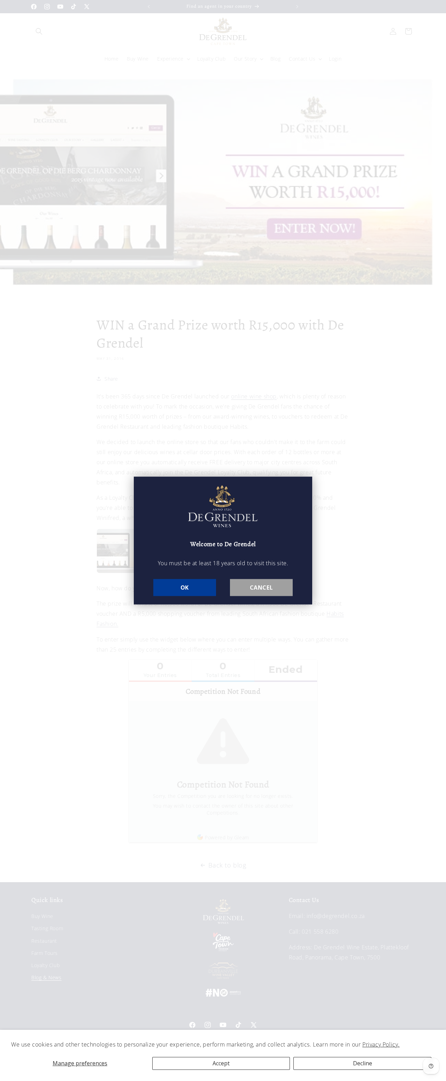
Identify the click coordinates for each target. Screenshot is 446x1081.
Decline (362, 1063)
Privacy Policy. (381, 1044)
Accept (221, 1063)
